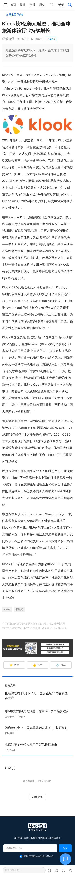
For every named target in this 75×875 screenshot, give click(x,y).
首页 (13, 4)
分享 (61, 665)
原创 (42, 4)
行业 (32, 4)
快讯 (23, 4)
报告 (52, 4)
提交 (65, 848)
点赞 (37, 665)
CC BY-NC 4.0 (58, 627)
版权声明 (6, 627)
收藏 (14, 665)
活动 (61, 4)
